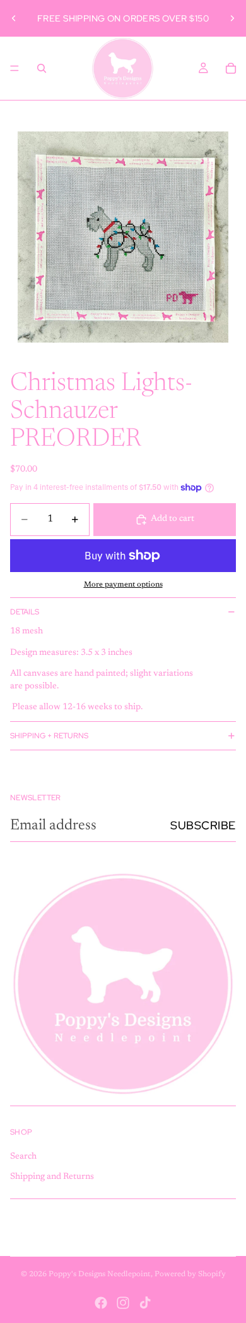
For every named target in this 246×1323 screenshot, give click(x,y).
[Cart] (231, 68)
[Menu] (14, 68)
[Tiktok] (145, 1302)
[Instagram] (123, 1302)
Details (24, 612)
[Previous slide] (14, 18)
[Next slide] (232, 18)
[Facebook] (100, 1302)
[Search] (42, 68)
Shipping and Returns (52, 1177)
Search (23, 1156)
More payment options (123, 584)
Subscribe (203, 825)
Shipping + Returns (49, 736)
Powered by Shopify (190, 1274)
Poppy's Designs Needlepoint (100, 1274)
